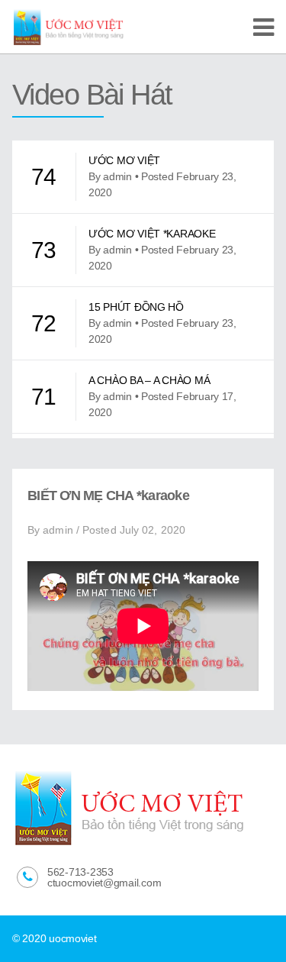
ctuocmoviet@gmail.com (104, 882)
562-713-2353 (80, 872)
